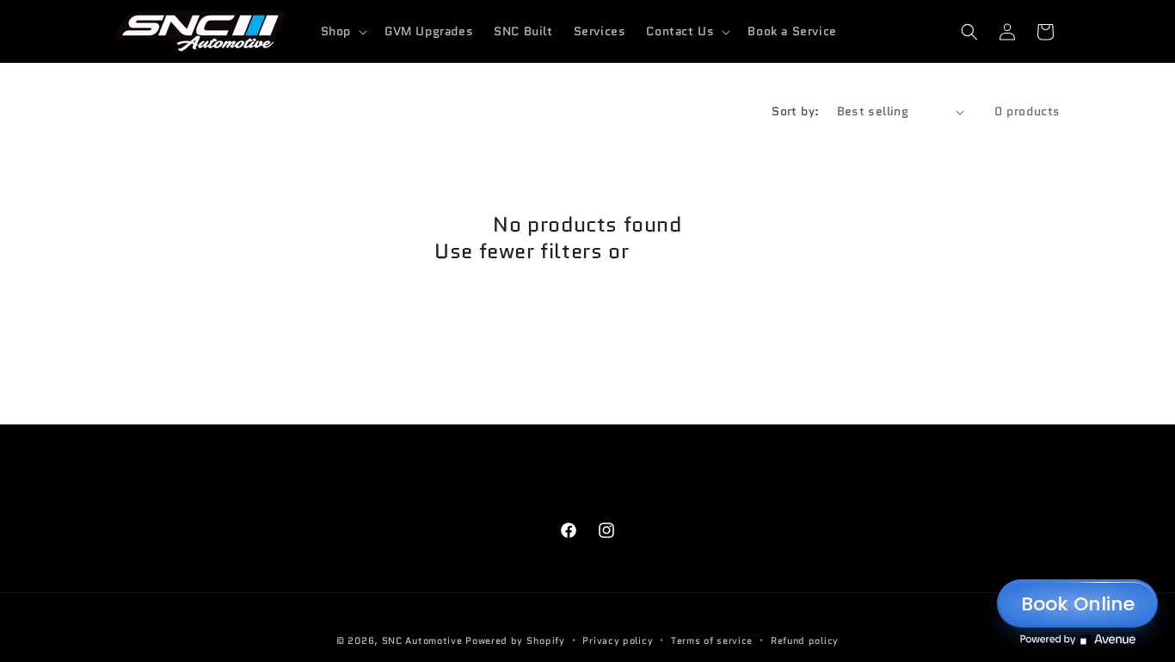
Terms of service (712, 640)
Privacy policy (617, 640)
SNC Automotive (422, 640)
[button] (342, 31)
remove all (688, 251)
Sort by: (795, 111)
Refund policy (805, 640)
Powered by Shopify (515, 640)
